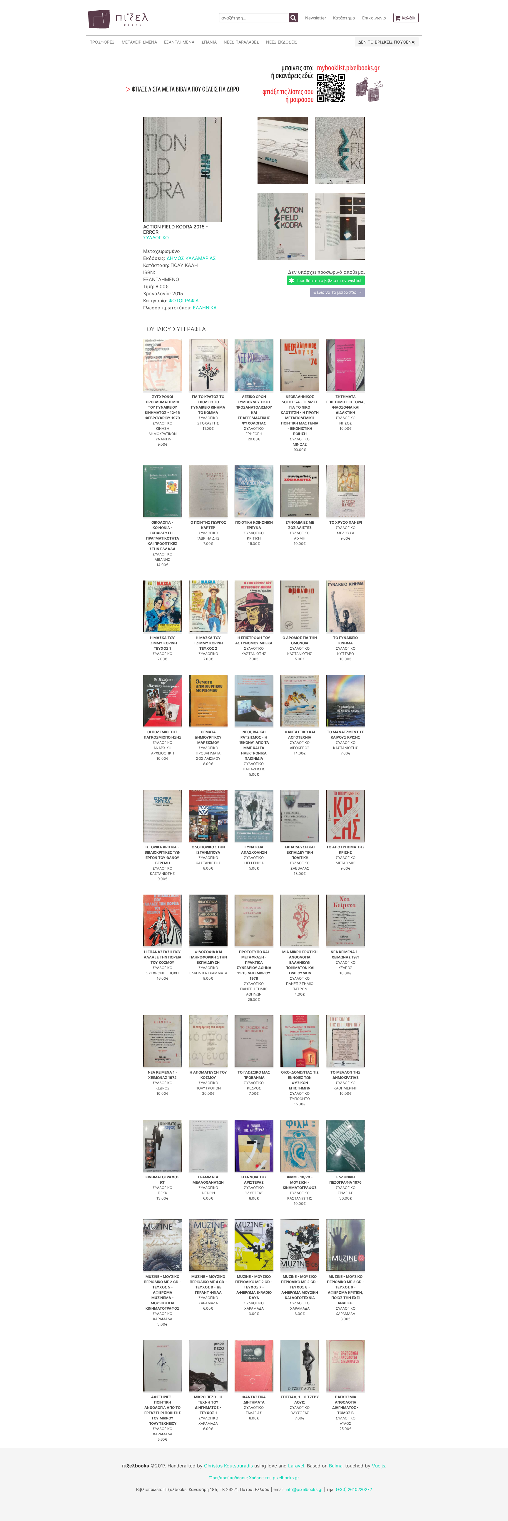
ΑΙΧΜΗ (299, 538)
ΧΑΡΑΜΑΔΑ (162, 1319)
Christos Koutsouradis (228, 1466)
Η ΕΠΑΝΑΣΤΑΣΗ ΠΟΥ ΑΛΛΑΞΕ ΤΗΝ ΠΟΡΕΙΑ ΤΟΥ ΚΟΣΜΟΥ (162, 957)
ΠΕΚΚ (162, 1193)
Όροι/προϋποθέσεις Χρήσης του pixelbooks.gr (254, 1477)
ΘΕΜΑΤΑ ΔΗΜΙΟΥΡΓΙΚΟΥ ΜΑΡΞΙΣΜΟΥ (208, 737)
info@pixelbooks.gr (304, 1489)
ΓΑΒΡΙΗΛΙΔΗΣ (208, 538)
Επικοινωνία (374, 17)
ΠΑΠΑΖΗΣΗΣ (254, 769)
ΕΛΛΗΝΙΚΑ (205, 308)
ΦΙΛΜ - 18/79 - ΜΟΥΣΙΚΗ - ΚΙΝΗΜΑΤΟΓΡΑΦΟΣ (300, 1182)
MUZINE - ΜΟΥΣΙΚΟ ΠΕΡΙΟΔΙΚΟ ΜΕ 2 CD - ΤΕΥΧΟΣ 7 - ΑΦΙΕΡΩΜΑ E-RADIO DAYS (254, 1287)
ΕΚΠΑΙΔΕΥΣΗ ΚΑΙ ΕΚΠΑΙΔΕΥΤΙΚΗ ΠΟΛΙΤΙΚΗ (300, 852)
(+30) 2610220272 (354, 1489)
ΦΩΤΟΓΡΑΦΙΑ (184, 300)
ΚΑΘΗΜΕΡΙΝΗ (345, 1088)
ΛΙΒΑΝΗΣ (162, 559)
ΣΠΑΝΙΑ (209, 41)
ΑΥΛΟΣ (345, 1423)
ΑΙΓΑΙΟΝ (208, 1193)
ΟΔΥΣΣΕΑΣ (254, 1193)
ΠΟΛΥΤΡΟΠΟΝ (208, 1088)
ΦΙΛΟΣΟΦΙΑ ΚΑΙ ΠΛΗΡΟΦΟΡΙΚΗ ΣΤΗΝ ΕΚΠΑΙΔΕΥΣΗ (208, 957)
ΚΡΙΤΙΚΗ (254, 538)
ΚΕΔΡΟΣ (345, 968)
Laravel (296, 1466)
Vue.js (378, 1466)
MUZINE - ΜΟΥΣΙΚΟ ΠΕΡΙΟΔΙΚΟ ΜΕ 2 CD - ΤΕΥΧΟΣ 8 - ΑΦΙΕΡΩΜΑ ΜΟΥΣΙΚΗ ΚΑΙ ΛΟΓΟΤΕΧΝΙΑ (299, 1287)
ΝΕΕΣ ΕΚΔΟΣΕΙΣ (282, 41)
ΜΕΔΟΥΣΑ (345, 533)
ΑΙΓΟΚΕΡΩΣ (300, 748)
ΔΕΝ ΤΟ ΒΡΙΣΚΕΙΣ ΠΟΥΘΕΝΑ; (386, 41)
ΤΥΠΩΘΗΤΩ (300, 1099)
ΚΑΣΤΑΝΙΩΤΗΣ (253, 653)
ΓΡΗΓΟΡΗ (253, 434)
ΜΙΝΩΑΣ (300, 444)
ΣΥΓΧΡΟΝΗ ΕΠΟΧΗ (162, 973)
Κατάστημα (344, 17)
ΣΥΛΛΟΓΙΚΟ (156, 237)
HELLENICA (254, 863)
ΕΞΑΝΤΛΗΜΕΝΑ (179, 41)
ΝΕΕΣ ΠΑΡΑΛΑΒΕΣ (241, 41)
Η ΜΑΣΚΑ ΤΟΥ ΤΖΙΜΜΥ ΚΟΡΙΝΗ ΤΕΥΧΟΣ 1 (162, 643)
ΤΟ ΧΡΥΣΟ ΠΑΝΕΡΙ (345, 522)
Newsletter (315, 17)
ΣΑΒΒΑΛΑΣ (299, 868)
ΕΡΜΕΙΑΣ (345, 1193)
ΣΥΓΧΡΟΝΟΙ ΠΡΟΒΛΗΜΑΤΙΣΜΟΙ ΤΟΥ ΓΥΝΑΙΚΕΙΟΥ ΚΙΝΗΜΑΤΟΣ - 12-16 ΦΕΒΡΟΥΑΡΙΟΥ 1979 (162, 407)
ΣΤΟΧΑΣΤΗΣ (208, 423)
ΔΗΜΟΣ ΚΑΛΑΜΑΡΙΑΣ (191, 258)
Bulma (335, 1466)
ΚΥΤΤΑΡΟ (345, 653)
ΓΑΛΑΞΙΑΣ (254, 1413)
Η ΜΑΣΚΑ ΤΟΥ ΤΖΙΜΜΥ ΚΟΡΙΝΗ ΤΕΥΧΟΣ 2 (208, 643)
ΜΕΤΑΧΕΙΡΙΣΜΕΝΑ (139, 41)
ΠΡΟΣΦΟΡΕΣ (102, 41)
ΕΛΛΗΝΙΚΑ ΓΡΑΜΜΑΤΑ (208, 973)
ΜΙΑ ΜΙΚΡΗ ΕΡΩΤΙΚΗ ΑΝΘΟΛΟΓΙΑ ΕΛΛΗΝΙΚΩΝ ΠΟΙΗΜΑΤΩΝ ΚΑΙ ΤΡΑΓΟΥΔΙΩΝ (299, 962)
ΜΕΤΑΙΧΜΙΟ (345, 863)
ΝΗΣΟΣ (345, 423)
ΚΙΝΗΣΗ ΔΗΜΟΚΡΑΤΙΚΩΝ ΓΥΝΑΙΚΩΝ (162, 433)
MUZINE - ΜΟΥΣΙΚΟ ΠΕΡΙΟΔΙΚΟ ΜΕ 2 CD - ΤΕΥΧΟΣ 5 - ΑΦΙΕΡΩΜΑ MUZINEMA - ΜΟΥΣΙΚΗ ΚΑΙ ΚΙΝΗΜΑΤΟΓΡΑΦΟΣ (162, 1292)
